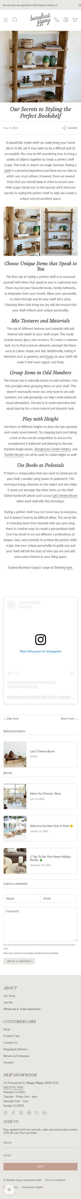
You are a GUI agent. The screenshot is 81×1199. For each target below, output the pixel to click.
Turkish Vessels (14, 454)
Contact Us (10, 1042)
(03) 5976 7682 (13, 1087)
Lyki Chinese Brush (64, 495)
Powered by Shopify (32, 1187)
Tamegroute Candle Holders (52, 449)
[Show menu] (5, 20)
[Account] (65, 20)
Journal (7, 1002)
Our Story (9, 996)
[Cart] (75, 20)
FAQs (6, 1029)
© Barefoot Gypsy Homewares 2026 (22, 1180)
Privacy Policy (52, 945)
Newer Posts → (69, 718)
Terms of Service (68, 945)
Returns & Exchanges (16, 1056)
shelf (7, 170)
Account (8, 1062)
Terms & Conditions (55, 1180)
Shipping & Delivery (15, 1049)
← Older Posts (11, 718)
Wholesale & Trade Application (22, 1009)
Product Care (11, 1036)
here (69, 567)
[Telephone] (56, 20)
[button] (14, 20)
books (50, 356)
